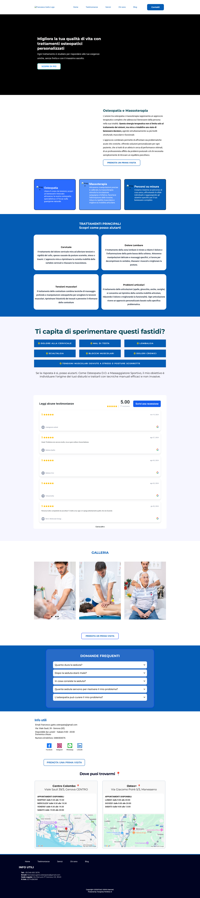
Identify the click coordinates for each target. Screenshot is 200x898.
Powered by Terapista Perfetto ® (100, 892)
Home (75, 7)
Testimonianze (92, 7)
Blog (135, 7)
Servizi (108, 7)
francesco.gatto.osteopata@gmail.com (43, 875)
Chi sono (122, 7)
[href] (66, 830)
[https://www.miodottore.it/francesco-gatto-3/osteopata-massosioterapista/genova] (64, 757)
